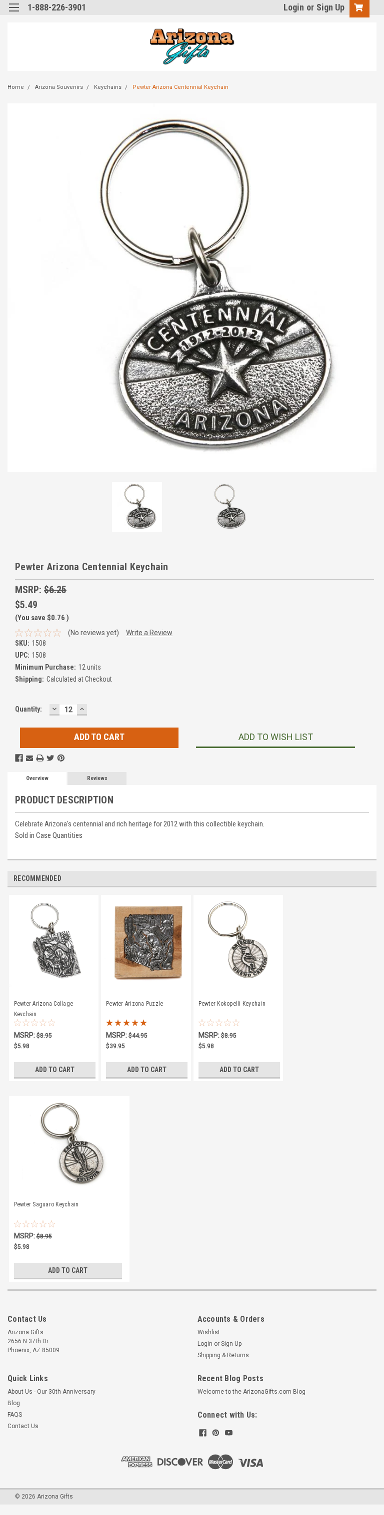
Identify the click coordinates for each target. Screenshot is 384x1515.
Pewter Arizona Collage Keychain (44, 1008)
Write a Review (149, 633)
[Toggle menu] (14, 13)
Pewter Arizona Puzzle (134, 1003)
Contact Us (23, 1426)
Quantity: (28, 709)
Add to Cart (54, 1070)
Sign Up (330, 7)
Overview (37, 778)
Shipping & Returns (223, 1355)
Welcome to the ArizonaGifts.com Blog (252, 1391)
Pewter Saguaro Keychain (46, 1204)
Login (294, 7)
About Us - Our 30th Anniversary (52, 1391)
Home (16, 87)
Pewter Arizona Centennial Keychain (180, 87)
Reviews (97, 778)
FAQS (15, 1414)
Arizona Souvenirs (59, 87)
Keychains (108, 87)
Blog (14, 1403)
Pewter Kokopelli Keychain (232, 1003)
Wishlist (209, 1332)
